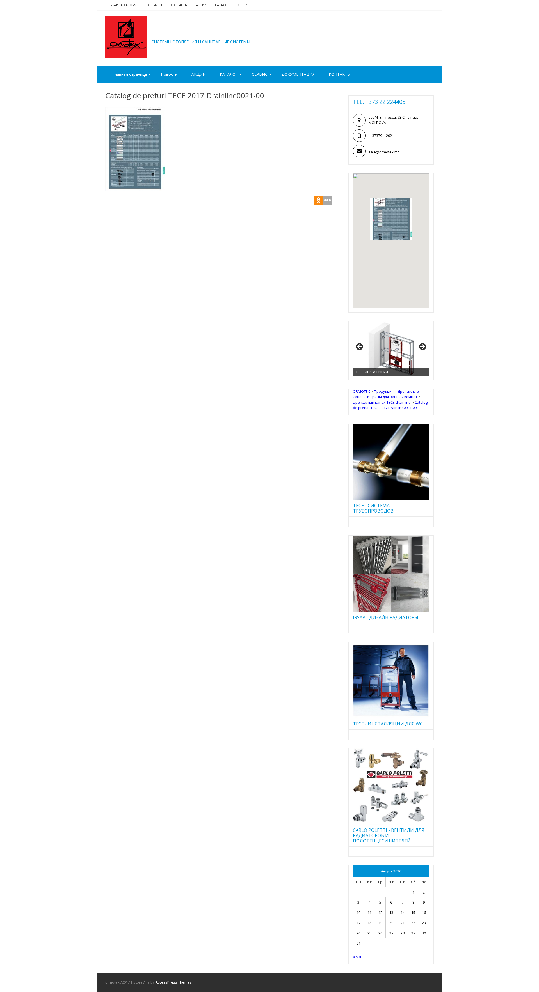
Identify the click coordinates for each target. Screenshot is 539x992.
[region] (391, 348)
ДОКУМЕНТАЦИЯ (298, 74)
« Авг (357, 956)
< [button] (360, 347)
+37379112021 (382, 135)
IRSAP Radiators (122, 5)
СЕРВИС (260, 74)
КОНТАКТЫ (340, 74)
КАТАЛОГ (222, 5)
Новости (169, 74)
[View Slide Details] (391, 348)
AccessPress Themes (174, 982)
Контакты (179, 5)
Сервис (244, 5)
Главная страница (129, 74)
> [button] (422, 347)
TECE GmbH (153, 5)
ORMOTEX (175, 33)
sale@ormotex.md (384, 152)
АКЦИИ (201, 5)
